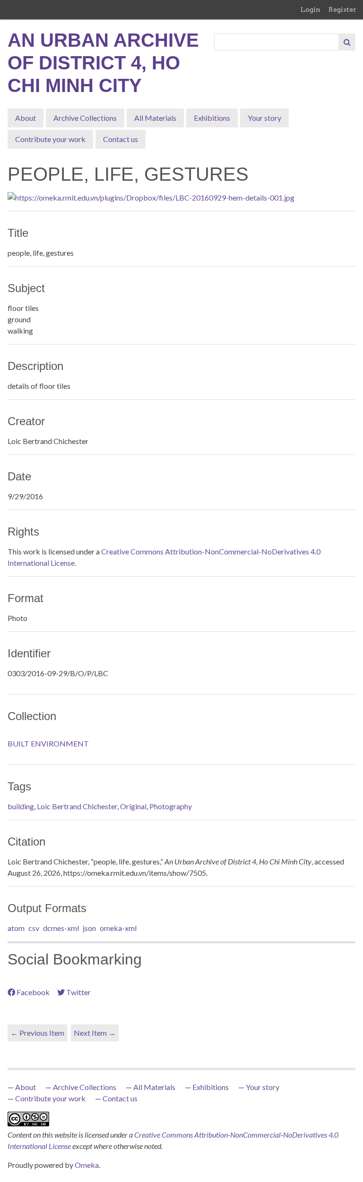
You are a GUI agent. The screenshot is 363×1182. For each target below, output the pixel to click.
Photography (170, 806)
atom (16, 927)
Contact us (120, 138)
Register (342, 9)
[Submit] (346, 42)
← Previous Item (37, 1032)
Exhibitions (212, 117)
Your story (264, 117)
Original (133, 806)
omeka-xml (118, 927)
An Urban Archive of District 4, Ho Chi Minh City (103, 63)
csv (33, 927)
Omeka (87, 1164)
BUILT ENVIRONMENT (48, 743)
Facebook (33, 992)
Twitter (78, 992)
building (21, 806)
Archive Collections (85, 117)
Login (310, 9)
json (89, 927)
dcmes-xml (61, 927)
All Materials (155, 117)
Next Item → (95, 1032)
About (25, 117)
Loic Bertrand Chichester (77, 806)
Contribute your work (50, 138)
